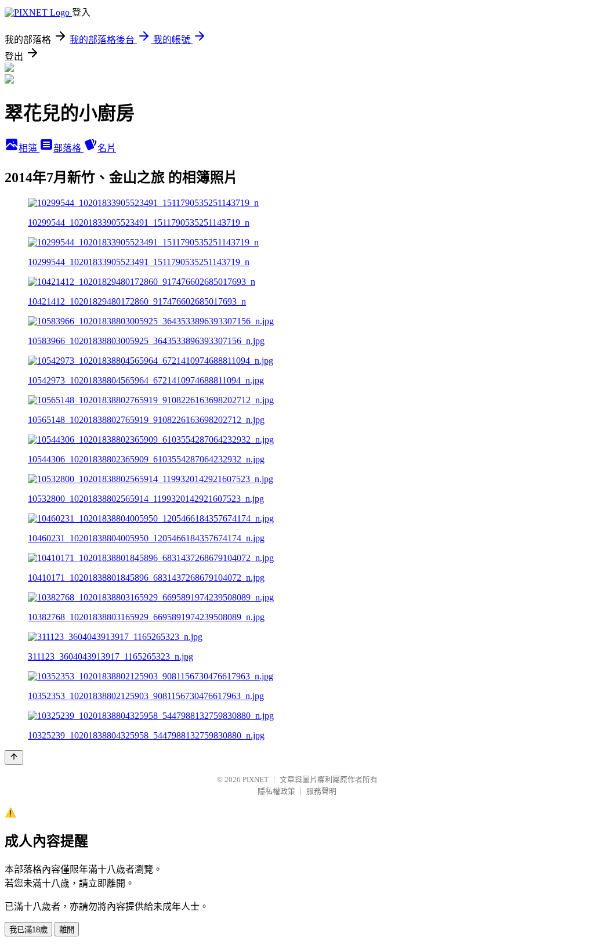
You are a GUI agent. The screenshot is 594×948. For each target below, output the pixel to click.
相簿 (29, 148)
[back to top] (14, 757)
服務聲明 (321, 791)
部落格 (68, 148)
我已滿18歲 (28, 929)
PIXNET (255, 779)
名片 (106, 148)
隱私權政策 (276, 791)
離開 (66, 929)
